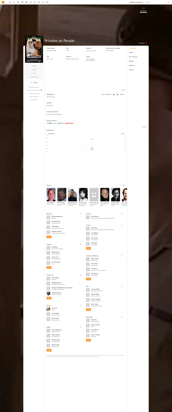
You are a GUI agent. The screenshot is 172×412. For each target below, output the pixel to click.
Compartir (35, 82)
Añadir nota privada (34, 93)
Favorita (34, 69)
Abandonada (34, 77)
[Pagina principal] (3, 3)
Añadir (60, 114)
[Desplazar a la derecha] (120, 185)
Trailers (131, 52)
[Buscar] (168, 2)
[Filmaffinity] (50, 124)
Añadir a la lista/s (34, 96)
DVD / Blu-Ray (133, 57)
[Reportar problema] (114, 94)
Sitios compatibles (106, 94)
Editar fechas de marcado (34, 90)
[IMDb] (55, 124)
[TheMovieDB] (60, 124)
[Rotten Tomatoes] (69, 124)
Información (132, 48)
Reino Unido (50, 59)
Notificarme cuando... (34, 87)
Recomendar (34, 99)
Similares (131, 65)
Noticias (131, 61)
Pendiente (34, 66)
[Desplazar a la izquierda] (116, 185)
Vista (34, 73)
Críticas (131, 70)
